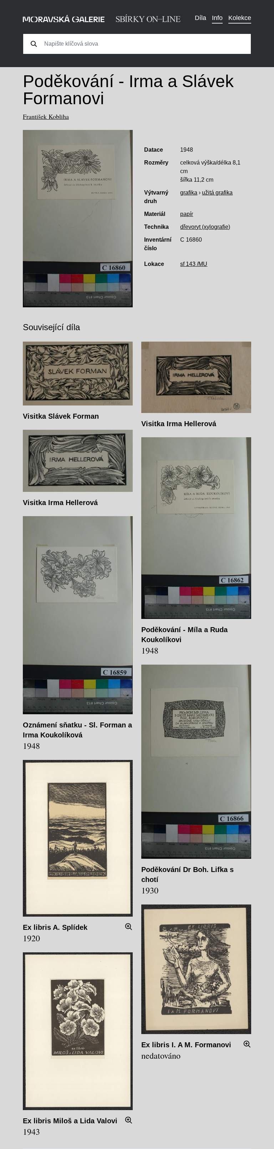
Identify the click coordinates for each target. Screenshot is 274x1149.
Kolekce (239, 17)
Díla (200, 17)
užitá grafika (217, 193)
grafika (188, 193)
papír (186, 214)
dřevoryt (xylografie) (205, 227)
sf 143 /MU (193, 264)
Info (217, 17)
